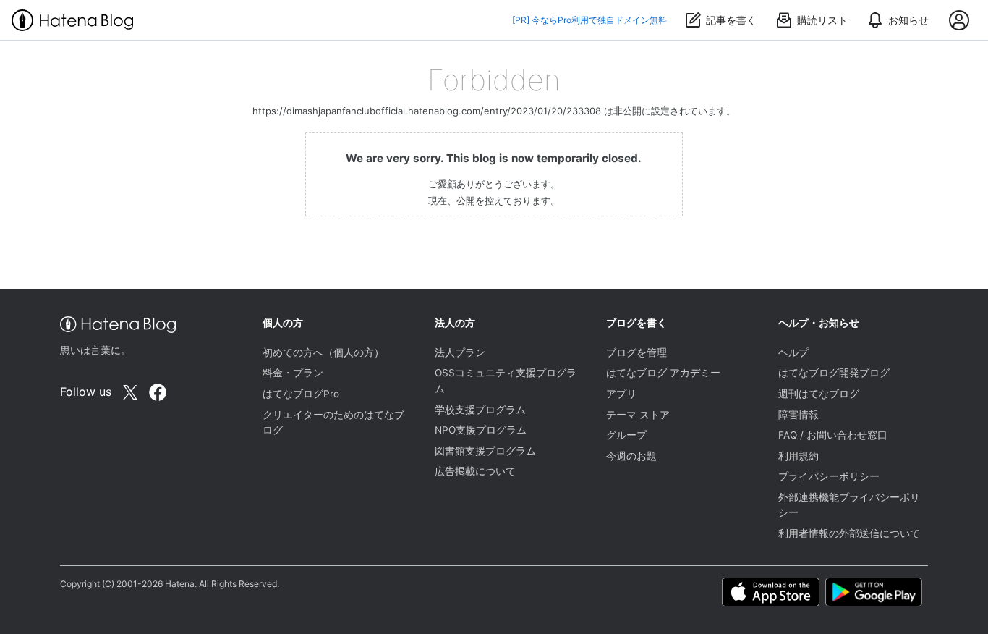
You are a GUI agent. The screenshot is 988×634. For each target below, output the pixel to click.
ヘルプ (793, 352)
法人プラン (460, 352)
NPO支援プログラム (481, 430)
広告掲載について (475, 471)
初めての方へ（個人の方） (323, 352)
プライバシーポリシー (829, 476)
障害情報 (798, 414)
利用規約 (798, 456)
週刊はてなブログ (818, 394)
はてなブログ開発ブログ (834, 373)
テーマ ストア (638, 414)
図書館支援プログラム (485, 451)
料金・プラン (293, 373)
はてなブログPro (301, 394)
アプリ (621, 394)
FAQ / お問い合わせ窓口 (832, 435)
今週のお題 (631, 456)
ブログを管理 (636, 352)
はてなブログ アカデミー (663, 373)
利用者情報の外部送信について (849, 533)
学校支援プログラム (480, 409)
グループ (626, 435)
